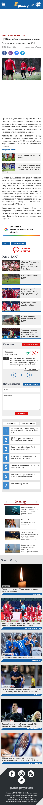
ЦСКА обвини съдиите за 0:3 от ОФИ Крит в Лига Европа (23, 457)
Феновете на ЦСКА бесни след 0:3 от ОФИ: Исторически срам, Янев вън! (24, 431)
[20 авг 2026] (21, 610)
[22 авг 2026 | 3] (21, 644)
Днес (35, 5)
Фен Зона (37, 695)
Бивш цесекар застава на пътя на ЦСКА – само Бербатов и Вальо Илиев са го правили (21, 624)
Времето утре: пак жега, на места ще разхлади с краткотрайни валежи (29, 548)
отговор (32, 369)
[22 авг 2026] (21, 575)
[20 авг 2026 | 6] (21, 710)
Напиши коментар (25, 249)
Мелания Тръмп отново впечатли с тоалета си (28, 522)
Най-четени (11, 423)
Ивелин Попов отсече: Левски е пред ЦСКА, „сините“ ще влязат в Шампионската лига (19, 725)
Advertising (17, 801)
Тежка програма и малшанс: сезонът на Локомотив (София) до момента (30, 333)
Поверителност (32, 795)
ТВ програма (36, 660)
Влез (27, 384)
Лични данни (32, 801)
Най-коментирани (28, 423)
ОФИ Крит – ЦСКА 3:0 (19, 484)
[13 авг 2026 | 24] (21, 676)
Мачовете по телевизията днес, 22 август (18, 658)
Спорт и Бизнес (35, 763)
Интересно (37, 594)
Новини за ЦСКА (18, 243)
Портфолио (29, 797)
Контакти (16, 795)
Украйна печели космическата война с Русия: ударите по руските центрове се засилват (21, 537)
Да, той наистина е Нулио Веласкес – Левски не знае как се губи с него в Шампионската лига (21, 691)
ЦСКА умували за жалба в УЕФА (28, 304)
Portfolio (24, 801)
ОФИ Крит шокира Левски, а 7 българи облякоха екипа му (23, 476)
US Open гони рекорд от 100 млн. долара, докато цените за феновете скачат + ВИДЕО (20, 759)
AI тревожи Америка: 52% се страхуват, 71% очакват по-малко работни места (29, 510)
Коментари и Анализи (32, 628)
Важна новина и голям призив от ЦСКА (28, 318)
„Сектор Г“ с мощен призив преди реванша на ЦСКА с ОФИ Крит (30, 265)
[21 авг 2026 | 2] (21, 745)
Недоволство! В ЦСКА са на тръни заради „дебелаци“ (29, 291)
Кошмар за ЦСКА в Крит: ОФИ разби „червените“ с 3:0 (23, 448)
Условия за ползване (16, 797)
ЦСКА (6, 243)
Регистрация (33, 384)
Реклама (23, 795)
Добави (21, 413)
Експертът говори (34, 729)
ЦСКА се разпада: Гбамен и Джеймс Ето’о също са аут (22, 439)
